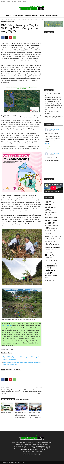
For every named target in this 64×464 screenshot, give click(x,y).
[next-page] (5, 422)
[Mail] (32, 454)
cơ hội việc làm (48, 225)
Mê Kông (47, 239)
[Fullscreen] (61, 191)
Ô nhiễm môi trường (51, 266)
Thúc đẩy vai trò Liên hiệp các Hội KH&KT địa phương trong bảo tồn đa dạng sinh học (53, 99)
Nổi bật (11, 21)
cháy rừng (47, 220)
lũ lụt (59, 236)
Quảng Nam (47, 247)
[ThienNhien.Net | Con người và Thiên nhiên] (32, 7)
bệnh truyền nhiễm (51, 217)
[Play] (46, 191)
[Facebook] (2, 37)
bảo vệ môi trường (51, 212)
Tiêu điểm (20, 15)
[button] (61, 15)
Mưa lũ (58, 239)
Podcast (24, 1)
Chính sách (55, 15)
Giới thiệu (3, 1)
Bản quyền (14, 1)
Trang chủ (9, 15)
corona (54, 220)
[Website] (39, 454)
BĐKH (48, 209)
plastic (57, 244)
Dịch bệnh (56, 225)
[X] (6, 37)
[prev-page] (2, 422)
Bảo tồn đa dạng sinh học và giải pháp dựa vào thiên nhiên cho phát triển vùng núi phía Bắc (35, 416)
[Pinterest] (10, 37)
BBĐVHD (49, 202)
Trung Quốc (48, 257)
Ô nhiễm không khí (53, 263)
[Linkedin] (28, 454)
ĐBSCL (53, 270)
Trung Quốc (48, 260)
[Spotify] (35, 454)
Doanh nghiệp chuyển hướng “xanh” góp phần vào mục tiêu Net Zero (10, 391)
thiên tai (48, 252)
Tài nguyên (28, 15)
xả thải (46, 263)
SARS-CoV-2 (48, 250)
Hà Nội (47, 228)
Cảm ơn (8, 1)
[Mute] (58, 191)
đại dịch (47, 278)
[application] (53, 188)
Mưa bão (53, 238)
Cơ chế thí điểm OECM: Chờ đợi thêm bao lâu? (53, 112)
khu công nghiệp (51, 236)
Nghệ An (50, 241)
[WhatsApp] (14, 37)
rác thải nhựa (55, 247)
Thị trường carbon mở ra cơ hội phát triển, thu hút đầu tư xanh (32, 391)
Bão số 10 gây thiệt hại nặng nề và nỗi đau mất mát (53, 117)
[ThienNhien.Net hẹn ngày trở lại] (7, 407)
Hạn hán (53, 228)
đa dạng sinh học (51, 275)
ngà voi (54, 241)
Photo (49, 144)
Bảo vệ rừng (48, 215)
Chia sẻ (47, 148)
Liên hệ (19, 1)
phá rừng (49, 244)
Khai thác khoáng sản (50, 231)
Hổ (56, 228)
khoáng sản (48, 233)
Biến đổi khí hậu (50, 207)
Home (2, 19)
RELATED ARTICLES (8, 399)
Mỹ (46, 241)
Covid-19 (50, 223)
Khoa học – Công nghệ (45, 15)
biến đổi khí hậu (51, 204)
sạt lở (54, 250)
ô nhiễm (47, 270)
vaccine (55, 260)
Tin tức (15, 15)
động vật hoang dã (51, 280)
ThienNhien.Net (54, 129)
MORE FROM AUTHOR (22, 399)
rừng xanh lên (17, 369)
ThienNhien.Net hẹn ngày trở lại (53, 94)
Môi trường (35, 15)
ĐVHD (48, 273)
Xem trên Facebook (49, 146)
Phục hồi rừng (9, 369)
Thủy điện (49, 255)
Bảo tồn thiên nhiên (10, 19)
